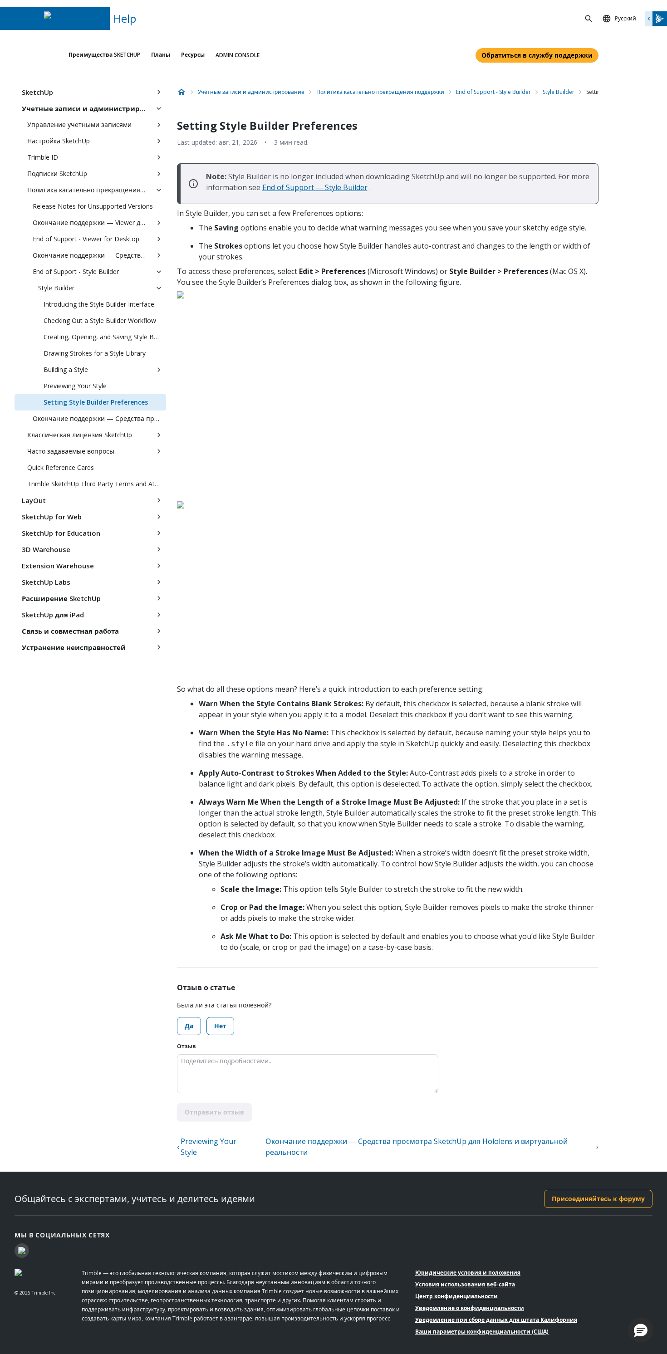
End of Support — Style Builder (315, 187)
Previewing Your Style (75, 385)
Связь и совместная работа (70, 630)
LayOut (34, 500)
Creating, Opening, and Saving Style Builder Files (105, 336)
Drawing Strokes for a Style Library (95, 353)
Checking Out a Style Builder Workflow (100, 320)
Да (189, 1026)
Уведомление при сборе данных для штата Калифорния (496, 1320)
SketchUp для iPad (53, 614)
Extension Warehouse (58, 565)
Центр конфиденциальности (456, 1296)
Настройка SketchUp (58, 141)
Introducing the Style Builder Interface (99, 304)
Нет (220, 1026)
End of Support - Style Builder (76, 271)
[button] (640, 1330)
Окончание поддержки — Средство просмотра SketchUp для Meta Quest (92, 255)
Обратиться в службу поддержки (537, 55)
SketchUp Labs (46, 582)
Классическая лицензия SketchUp (79, 434)
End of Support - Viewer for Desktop (86, 239)
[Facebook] (22, 1250)
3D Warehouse (46, 549)
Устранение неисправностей (74, 647)
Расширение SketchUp (61, 598)
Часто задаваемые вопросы (70, 451)
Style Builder (56, 288)
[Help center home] (181, 92)
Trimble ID (42, 157)
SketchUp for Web (52, 516)
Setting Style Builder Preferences (96, 402)
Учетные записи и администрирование (87, 108)
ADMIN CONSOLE (238, 55)
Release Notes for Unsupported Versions (93, 206)
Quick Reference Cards (60, 467)
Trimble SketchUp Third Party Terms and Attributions (96, 483)
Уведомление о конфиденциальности (469, 1308)
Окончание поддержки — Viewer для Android (92, 222)
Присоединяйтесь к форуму (598, 1198)
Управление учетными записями (79, 124)
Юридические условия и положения (467, 1272)
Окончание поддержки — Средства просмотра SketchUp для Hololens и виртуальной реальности (99, 418)
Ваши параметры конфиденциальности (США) (482, 1331)
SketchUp (37, 92)
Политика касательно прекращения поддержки (89, 190)
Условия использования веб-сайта (465, 1284)
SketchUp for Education (61, 533)
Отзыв (186, 1046)
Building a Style (66, 369)
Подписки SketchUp (57, 173)
